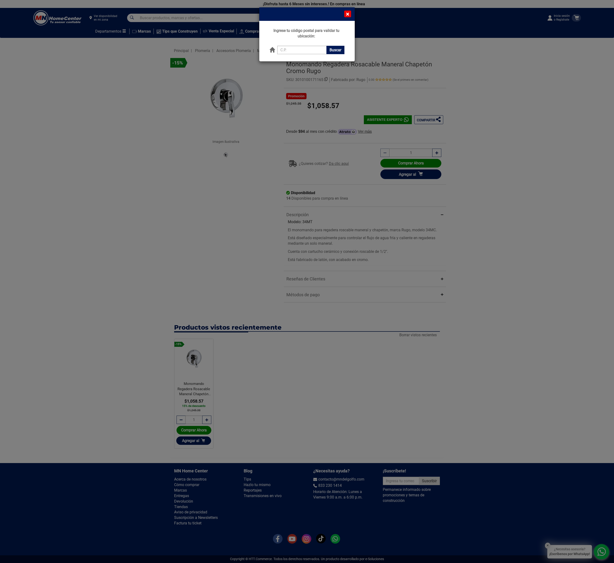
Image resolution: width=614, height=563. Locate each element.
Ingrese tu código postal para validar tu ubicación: (306, 33)
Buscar (335, 50)
